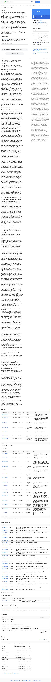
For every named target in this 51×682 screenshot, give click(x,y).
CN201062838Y (4, 530)
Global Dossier (44, 52)
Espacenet (40, 52)
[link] (14, 40)
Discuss (34, 53)
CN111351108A (5, 485)
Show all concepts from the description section (10, 673)
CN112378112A (5, 500)
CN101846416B (5, 552)
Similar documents (38, 49)
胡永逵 (43, 22)
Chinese (40, 20)
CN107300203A (5, 461)
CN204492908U (5, 438)
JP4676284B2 (4, 422)
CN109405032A (5, 477)
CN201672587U (5, 555)
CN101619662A (5, 417)
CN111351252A (5, 489)
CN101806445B (5, 544)
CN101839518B (5, 527)
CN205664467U (5, 578)
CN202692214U (5, 574)
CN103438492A (5, 583)
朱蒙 (41, 22)
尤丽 (39, 22)
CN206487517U (5, 540)
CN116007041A (5, 512)
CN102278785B (5, 581)
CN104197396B (5, 532)
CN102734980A (5, 561)
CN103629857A (5, 430)
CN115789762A (5, 508)
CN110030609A (5, 482)
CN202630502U (5, 587)
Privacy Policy (35, 680)
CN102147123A (5, 427)
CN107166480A (5, 457)
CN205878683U (5, 566)
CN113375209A (5, 504)
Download (42, 639)
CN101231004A (5, 414)
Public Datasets (24, 680)
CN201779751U (5, 576)
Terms (30, 680)
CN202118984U (5, 589)
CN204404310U (5, 547)
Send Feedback (17, 680)
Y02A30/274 (5, 39)
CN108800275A (5, 469)
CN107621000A (5, 466)
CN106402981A (5, 453)
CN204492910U (5, 568)
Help (40, 680)
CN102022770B (5, 537)
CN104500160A (5, 571)
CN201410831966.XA (6, 600)
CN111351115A (5, 492)
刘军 (37, 22)
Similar (35, 17)
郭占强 (46, 22)
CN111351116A (5, 495)
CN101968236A (5, 549)
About (11, 680)
